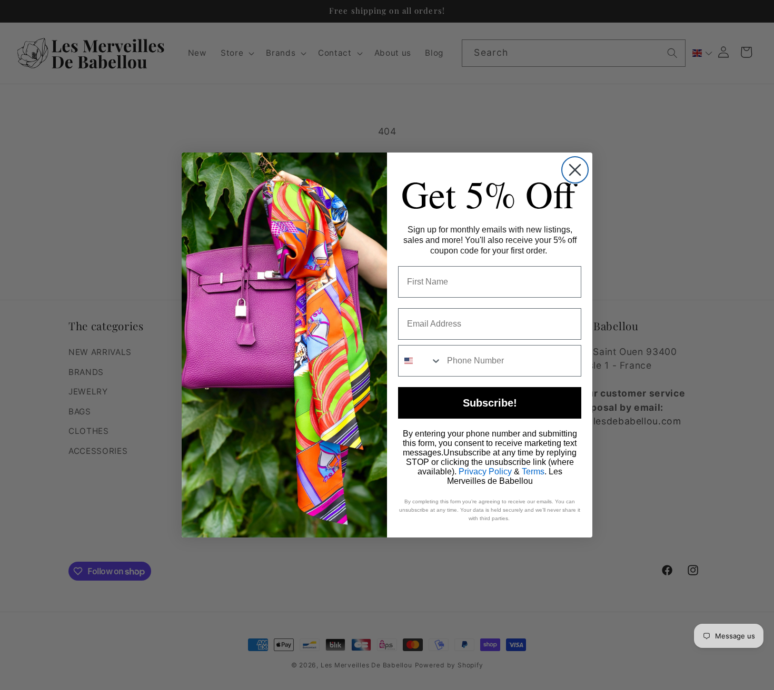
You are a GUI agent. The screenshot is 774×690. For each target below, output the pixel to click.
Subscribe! (490, 403)
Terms (533, 471)
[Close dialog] (575, 170)
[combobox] (420, 361)
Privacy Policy (485, 471)
